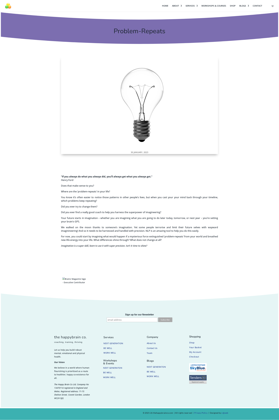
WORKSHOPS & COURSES (213, 6)
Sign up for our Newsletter (139, 314)
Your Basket (195, 347)
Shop (191, 342)
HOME (165, 6)
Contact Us (152, 348)
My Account (195, 352)
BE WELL (107, 348)
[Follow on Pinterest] (67, 413)
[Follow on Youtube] (74, 413)
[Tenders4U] (198, 383)
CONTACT (257, 6)
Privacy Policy (200, 413)
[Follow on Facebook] (53, 413)
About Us (151, 343)
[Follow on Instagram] (60, 413)
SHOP (233, 6)
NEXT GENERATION (113, 343)
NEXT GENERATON (112, 367)
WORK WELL (109, 352)
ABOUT (175, 6)
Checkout (194, 356)
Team (149, 353)
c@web (224, 413)
